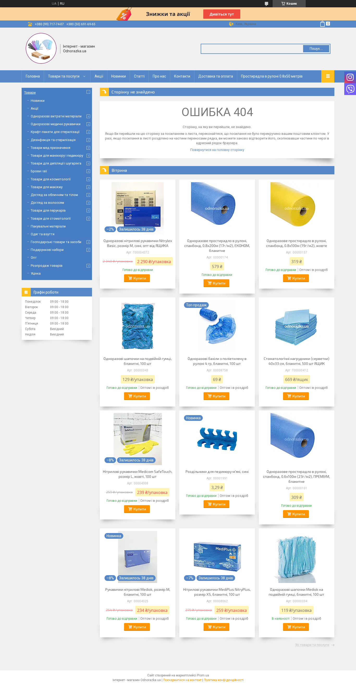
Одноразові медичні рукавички (56, 124)
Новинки (118, 76)
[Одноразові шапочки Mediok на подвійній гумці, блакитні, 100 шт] (296, 557)
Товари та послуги (63, 76)
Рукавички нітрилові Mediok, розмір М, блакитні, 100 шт (137, 592)
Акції (99, 76)
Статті (139, 76)
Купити (139, 278)
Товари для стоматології (51, 218)
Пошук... (316, 48)
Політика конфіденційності (224, 680)
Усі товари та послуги (312, 645)
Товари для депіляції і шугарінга (56, 163)
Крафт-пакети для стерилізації (55, 132)
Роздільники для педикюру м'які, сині (217, 471)
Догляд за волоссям (47, 203)
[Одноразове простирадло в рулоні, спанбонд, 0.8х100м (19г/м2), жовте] (296, 208)
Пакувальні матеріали (48, 226)
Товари (30, 92)
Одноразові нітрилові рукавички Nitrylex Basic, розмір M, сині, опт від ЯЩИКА (137, 243)
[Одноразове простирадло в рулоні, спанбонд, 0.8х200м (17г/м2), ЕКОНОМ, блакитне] (217, 208)
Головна (33, 76)
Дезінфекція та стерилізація (53, 140)
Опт (34, 257)
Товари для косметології (51, 179)
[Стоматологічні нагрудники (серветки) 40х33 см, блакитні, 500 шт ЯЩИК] (296, 326)
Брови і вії (39, 171)
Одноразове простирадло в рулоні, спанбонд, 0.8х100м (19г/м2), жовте (296, 243)
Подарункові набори (47, 250)
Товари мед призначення (50, 148)
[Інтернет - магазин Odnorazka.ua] (41, 48)
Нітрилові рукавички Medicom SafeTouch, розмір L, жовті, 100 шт (137, 474)
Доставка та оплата (215, 76)
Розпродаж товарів (47, 266)
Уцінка (36, 273)
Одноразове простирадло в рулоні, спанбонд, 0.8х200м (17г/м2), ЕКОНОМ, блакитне (217, 245)
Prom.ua (203, 675)
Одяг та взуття (42, 234)
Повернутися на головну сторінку (217, 150)
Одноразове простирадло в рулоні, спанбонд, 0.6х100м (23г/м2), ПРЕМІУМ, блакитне (296, 476)
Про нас (159, 76)
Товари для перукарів (48, 210)
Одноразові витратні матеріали (56, 116)
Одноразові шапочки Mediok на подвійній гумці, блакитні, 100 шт (296, 592)
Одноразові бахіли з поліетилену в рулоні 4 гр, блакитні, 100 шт (217, 361)
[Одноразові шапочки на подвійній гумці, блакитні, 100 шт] (137, 326)
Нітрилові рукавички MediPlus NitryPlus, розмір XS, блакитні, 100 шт (217, 592)
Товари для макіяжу (47, 187)
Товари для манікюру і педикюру (57, 155)
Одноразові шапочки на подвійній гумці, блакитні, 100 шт (137, 361)
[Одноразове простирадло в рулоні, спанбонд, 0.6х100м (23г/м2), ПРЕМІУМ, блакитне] (296, 439)
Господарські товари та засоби (56, 242)
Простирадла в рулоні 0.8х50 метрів (272, 76)
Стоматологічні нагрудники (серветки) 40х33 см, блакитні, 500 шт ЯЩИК (296, 361)
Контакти (182, 76)
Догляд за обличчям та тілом (54, 195)
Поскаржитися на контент (182, 680)
